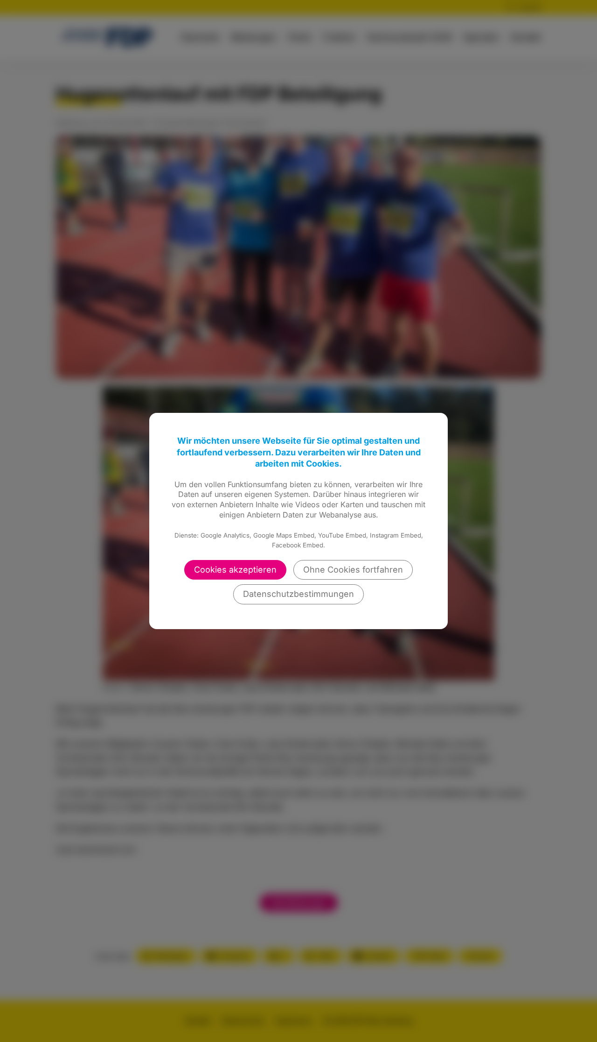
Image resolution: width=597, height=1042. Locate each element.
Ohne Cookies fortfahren (353, 569)
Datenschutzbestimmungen (298, 594)
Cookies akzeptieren (235, 569)
